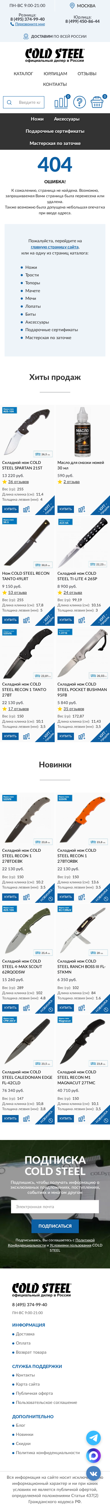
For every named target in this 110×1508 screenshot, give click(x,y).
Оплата (23, 1343)
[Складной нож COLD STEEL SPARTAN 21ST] (27, 432)
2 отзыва (72, 482)
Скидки (23, 1444)
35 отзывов (74, 709)
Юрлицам (55, 74)
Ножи (37, 119)
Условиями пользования (70, 1245)
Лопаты (33, 307)
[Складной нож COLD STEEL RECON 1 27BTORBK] (82, 820)
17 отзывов (18, 709)
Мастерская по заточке (55, 143)
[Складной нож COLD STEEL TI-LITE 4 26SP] (82, 543)
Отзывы (87, 74)
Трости (32, 275)
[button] (27, 24)
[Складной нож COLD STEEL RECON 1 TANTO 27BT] (27, 654)
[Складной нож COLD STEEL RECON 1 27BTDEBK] (27, 820)
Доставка (25, 1334)
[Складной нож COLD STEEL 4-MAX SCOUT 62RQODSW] (27, 931)
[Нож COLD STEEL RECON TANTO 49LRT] (27, 543)
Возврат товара (31, 1352)
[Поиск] (9, 102)
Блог (20, 1426)
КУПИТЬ (10, 509)
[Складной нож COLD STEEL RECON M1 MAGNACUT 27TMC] (82, 1041)
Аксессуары (66, 119)
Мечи (30, 299)
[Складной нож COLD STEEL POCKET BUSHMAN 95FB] (82, 654)
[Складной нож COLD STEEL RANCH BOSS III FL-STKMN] (82, 931)
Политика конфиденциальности (48, 1453)
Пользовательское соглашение (46, 1403)
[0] (97, 102)
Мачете (32, 291)
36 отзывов (18, 482)
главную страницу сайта (55, 247)
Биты (30, 314)
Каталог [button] (23, 74)
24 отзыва (73, 593)
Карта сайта (28, 1384)
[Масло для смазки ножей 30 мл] (82, 432)
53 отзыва (17, 593)
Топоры (32, 283)
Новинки (24, 1435)
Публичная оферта (34, 1393)
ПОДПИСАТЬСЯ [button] (55, 1226)
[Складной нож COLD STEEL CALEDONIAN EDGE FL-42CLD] (27, 1041)
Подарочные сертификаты (55, 131)
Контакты (55, 84)
